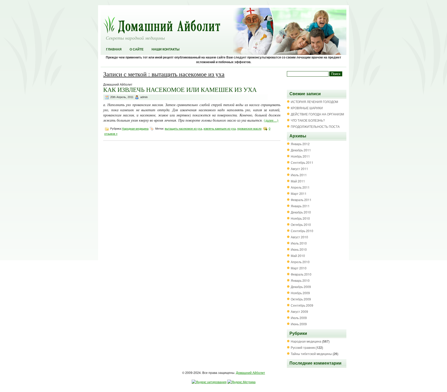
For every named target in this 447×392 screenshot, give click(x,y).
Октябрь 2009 (301, 299)
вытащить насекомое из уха (183, 128)
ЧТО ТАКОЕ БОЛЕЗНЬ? (308, 120)
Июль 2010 (299, 243)
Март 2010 (299, 268)
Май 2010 (298, 255)
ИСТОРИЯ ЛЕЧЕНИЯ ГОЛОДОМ (314, 101)
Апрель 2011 (300, 187)
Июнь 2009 (299, 324)
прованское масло (249, 128)
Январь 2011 (300, 206)
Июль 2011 (299, 175)
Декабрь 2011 (301, 150)
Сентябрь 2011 (302, 162)
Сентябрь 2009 (302, 305)
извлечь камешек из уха (220, 128)
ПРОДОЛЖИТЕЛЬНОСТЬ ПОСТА (315, 126)
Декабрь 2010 (301, 212)
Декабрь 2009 (301, 286)
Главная (114, 49)
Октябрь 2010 (301, 224)
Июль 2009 (299, 317)
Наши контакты (166, 49)
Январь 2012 (300, 144)
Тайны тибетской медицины (311, 353)
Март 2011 (299, 193)
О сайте (137, 49)
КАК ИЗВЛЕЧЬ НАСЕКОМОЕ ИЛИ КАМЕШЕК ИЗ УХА (180, 89)
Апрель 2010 (300, 262)
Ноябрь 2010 (300, 218)
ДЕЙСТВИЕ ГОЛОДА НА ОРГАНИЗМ (317, 114)
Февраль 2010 (301, 274)
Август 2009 (299, 311)
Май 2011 (298, 181)
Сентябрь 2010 (302, 230)
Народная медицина (135, 128)
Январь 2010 (300, 280)
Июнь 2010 (299, 249)
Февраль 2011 (301, 199)
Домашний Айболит (250, 372)
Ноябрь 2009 (300, 293)
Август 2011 (299, 168)
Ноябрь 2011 (300, 156)
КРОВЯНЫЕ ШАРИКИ (307, 108)
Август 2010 (299, 237)
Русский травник (303, 347)
